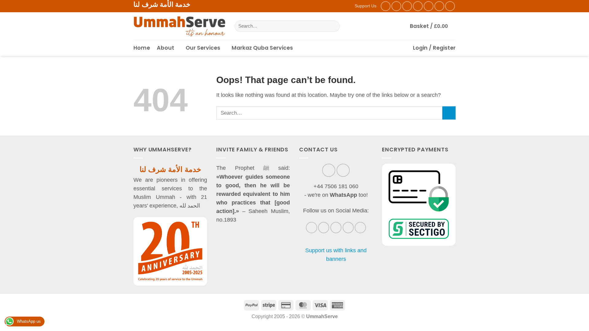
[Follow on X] (407, 6)
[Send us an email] (418, 6)
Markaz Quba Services (262, 47)
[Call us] (428, 6)
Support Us (365, 5)
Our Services (203, 47)
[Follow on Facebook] (386, 6)
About (165, 47)
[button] (433, 26)
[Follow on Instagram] (396, 6)
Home (141, 47)
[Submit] (332, 26)
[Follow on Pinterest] (439, 6)
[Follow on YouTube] (450, 6)
